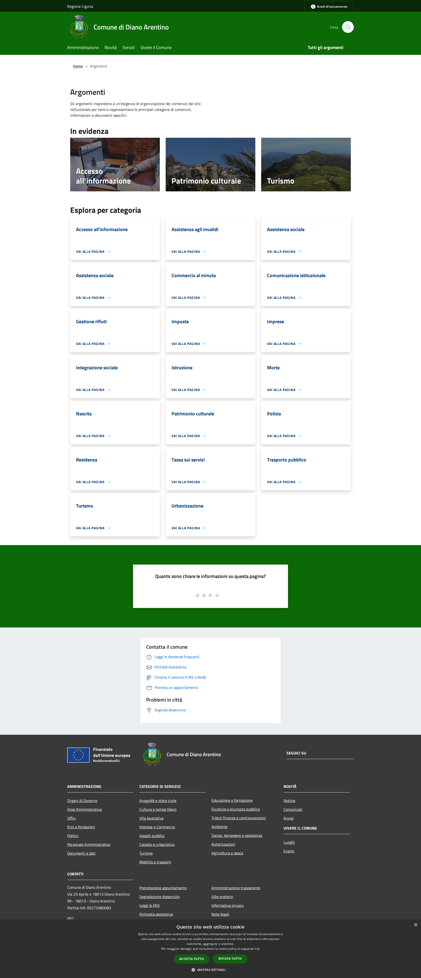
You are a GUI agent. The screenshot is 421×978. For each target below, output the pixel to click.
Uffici (71, 818)
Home (78, 66)
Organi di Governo (82, 800)
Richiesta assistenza (156, 914)
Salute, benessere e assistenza (236, 835)
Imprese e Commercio (157, 827)
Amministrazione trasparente (235, 888)
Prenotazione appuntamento (163, 888)
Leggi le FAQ (149, 905)
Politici (72, 836)
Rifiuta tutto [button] (230, 959)
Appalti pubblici (152, 836)
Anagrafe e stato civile (157, 800)
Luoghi (289, 842)
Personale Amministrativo (88, 844)
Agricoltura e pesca (227, 853)
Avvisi (289, 818)
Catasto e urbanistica (156, 844)
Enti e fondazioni (81, 827)
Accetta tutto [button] (191, 959)
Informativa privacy (227, 905)
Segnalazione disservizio (159, 897)
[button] (210, 969)
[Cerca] (348, 27)
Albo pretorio (222, 897)
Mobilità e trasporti (155, 862)
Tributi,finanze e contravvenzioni (238, 818)
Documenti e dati (81, 853)
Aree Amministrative (84, 809)
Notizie (289, 800)
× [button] (415, 925)
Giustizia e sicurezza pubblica (235, 809)
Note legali (220, 914)
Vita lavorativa (151, 818)
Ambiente (219, 827)
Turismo (146, 853)
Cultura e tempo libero (157, 809)
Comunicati (293, 809)
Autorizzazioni (223, 844)
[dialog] (210, 949)
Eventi (289, 851)
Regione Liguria (80, 6)
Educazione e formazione (232, 800)
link (257, 949)
